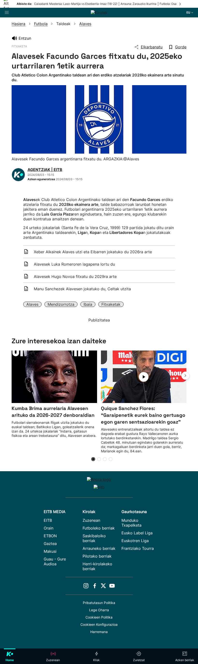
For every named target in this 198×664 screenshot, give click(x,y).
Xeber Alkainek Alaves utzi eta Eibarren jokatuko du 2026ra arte (93, 251)
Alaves (32, 304)
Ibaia (88, 304)
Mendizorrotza (61, 304)
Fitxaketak (110, 304)
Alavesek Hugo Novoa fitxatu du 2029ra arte (75, 276)
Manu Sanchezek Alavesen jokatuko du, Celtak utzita (82, 288)
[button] (185, 376)
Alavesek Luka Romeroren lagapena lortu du (74, 264)
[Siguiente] (180, 4)
